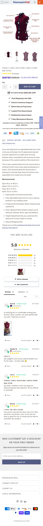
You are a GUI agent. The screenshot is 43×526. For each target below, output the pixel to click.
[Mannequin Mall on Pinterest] (17, 502)
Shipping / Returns (14, 140)
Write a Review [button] (22, 279)
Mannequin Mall (24, 521)
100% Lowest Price (29, 140)
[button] (34, 340)
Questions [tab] (21, 292)
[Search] (35, 2)
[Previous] (4, 27)
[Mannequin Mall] (21, 2)
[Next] (39, 27)
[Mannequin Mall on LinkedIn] (25, 502)
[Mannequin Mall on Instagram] (21, 502)
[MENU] (1, 2)
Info (3, 140)
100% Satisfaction (8, 143)
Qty (3, 82)
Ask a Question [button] (22, 284)
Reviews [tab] (8, 292)
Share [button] (8, 340)
